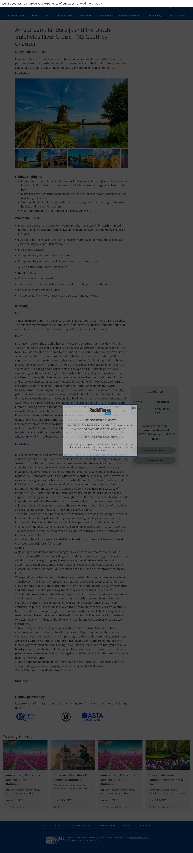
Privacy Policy (100, 450)
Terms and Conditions (110, 444)
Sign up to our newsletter (100, 437)
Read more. (86, 3)
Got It (98, 3)
